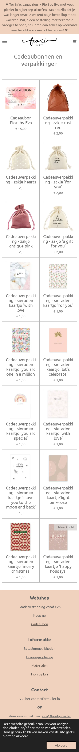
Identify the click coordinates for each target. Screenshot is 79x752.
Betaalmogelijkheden (39, 648)
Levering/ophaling (39, 657)
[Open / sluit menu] (4, 41)
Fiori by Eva (39, 674)
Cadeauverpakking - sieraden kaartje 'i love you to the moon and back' (21, 497)
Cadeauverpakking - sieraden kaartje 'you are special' (21, 431)
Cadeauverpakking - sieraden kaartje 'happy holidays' (58, 563)
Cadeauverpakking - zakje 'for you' (58, 182)
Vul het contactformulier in (39, 698)
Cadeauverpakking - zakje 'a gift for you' (58, 241)
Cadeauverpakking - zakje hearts (20, 179)
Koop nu (39, 615)
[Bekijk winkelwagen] (74, 41)
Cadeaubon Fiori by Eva (21, 120)
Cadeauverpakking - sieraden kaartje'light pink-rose (58, 495)
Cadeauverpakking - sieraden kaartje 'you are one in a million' (21, 366)
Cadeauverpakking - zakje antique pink (21, 241)
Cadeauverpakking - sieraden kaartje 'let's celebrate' (58, 366)
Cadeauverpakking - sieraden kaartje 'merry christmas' (21, 563)
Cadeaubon (39, 624)
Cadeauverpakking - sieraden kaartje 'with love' (21, 302)
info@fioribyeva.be (56, 716)
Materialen (39, 665)
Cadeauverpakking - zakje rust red (58, 122)
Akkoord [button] (61, 745)
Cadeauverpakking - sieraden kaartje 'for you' (58, 300)
